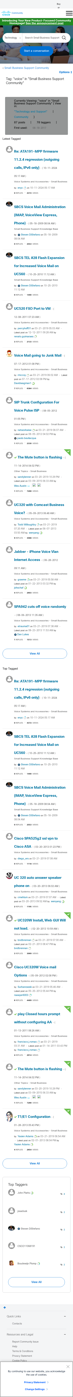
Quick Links (14, 1316)
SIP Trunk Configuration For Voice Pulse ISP (36, 410)
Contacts (17, 1324)
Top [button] (4, 1307)
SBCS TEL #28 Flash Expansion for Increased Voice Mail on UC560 (39, 266)
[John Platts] (22, 1196)
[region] (36, 1379)
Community (21, 117)
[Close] (68, 1366)
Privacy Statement (34, 1382)
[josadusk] (19, 1215)
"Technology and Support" (30, 111)
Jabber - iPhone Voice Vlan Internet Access (36, 560)
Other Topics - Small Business (30, 471)
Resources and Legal (20, 1334)
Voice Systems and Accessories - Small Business (40, 182)
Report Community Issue (25, 1342)
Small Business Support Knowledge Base (36, 229)
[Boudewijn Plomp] (25, 1266)
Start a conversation (36, 51)
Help (14, 1347)
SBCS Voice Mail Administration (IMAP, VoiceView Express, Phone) (40, 215)
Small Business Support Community (26, 68)
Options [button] (64, 72)
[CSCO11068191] (23, 1250)
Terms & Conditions (22, 1351)
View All (35, 654)
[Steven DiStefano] (25, 1231)
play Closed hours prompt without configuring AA (37, 1022)
